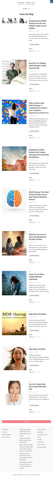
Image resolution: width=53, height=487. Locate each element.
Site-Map (39, 439)
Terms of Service (6, 437)
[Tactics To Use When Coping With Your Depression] (14, 283)
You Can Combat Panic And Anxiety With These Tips (37, 386)
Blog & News (40, 432)
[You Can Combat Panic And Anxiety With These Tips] (14, 393)
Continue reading (35, 45)
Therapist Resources (42, 434)
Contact (39, 437)
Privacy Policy (5, 429)
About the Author (41, 429)
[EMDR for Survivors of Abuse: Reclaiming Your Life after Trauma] (14, 243)
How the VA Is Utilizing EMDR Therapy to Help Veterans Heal (37, 65)
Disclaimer (4, 432)
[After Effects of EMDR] (14, 358)
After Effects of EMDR (37, 349)
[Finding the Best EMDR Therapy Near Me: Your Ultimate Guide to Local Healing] (14, 20)
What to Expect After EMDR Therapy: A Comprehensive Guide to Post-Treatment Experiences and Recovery (39, 108)
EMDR (30, 18)
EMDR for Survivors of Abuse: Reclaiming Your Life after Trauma (37, 236)
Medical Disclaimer (6, 434)
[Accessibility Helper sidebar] (51, 1)
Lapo (37, 31)
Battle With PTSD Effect (37, 314)
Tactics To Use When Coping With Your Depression (36, 276)
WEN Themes (37, 474)
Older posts (27, 421)
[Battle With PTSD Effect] (14, 323)
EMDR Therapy (26, 3)
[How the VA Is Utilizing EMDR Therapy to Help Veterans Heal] (14, 72)
